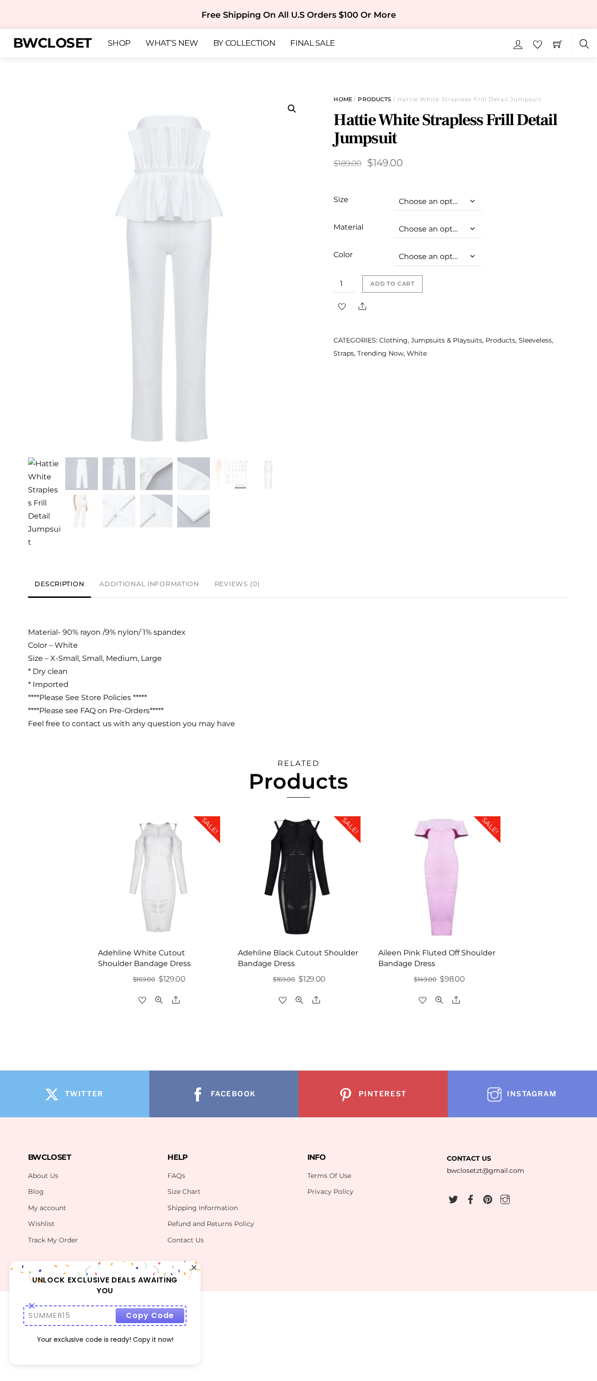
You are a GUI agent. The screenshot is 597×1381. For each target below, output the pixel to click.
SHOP (119, 43)
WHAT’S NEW (172, 43)
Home (342, 99)
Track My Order (53, 1240)
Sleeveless (535, 340)
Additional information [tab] (149, 584)
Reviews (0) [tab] (237, 584)
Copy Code (150, 1315)
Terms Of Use (329, 1175)
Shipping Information (202, 1208)
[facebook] (470, 1198)
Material (348, 227)
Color (343, 254)
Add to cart (392, 283)
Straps (343, 353)
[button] (292, 108)
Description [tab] (59, 584)
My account (47, 1208)
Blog (36, 1191)
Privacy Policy (330, 1191)
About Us (43, 1175)
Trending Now (380, 353)
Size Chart (184, 1191)
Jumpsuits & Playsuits (446, 340)
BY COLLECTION (244, 43)
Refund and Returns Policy (210, 1224)
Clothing (393, 340)
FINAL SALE (312, 43)
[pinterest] (487, 1198)
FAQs (176, 1175)
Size (340, 199)
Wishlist (41, 1224)
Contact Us (185, 1240)
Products (374, 99)
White (417, 353)
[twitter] (453, 1198)
